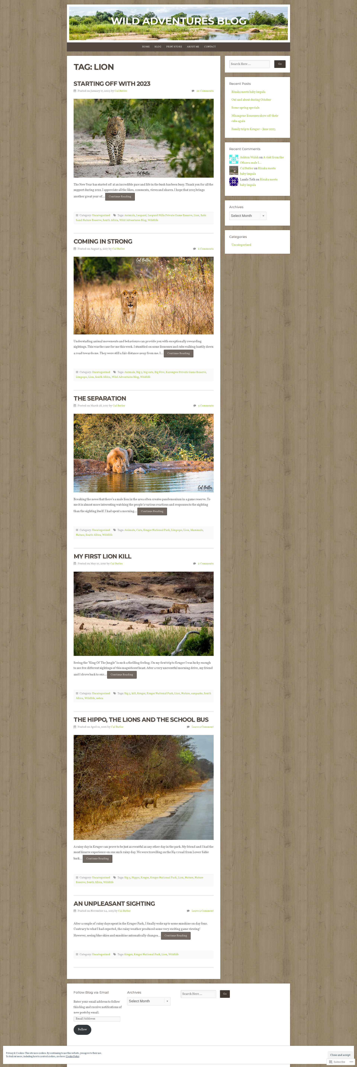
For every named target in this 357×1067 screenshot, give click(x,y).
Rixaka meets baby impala (248, 92)
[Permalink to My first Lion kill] (144, 614)
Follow (82, 1030)
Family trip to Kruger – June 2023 (253, 129)
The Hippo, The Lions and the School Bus (141, 719)
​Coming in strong (103, 241)
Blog (158, 46)
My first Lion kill (102, 556)
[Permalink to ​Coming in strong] (144, 295)
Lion (196, 215)
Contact (210, 46)
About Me (193, 46)
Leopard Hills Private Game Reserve (170, 215)
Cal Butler (121, 91)
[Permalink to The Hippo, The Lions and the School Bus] (144, 787)
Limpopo (81, 377)
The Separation (100, 398)
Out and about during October (251, 100)
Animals (129, 215)
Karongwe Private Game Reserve (186, 372)
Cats (139, 530)
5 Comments (206, 406)
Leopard (141, 215)
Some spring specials (245, 108)
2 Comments (206, 249)
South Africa (110, 220)
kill (134, 693)
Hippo (135, 877)
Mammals (196, 530)
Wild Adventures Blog (178, 21)
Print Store (174, 46)
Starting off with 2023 (112, 83)
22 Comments (205, 91)
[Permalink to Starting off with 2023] (144, 138)
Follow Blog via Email (91, 992)
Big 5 (139, 372)
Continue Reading (118, 198)
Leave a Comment (203, 727)
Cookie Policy (72, 1056)
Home (146, 46)
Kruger (141, 693)
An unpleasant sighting (114, 903)
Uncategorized (101, 215)
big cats (148, 372)
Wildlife (153, 220)
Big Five (160, 372)
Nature (80, 535)
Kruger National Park (156, 530)
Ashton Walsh (249, 158)
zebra (99, 698)
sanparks (197, 693)
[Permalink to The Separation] (144, 453)
